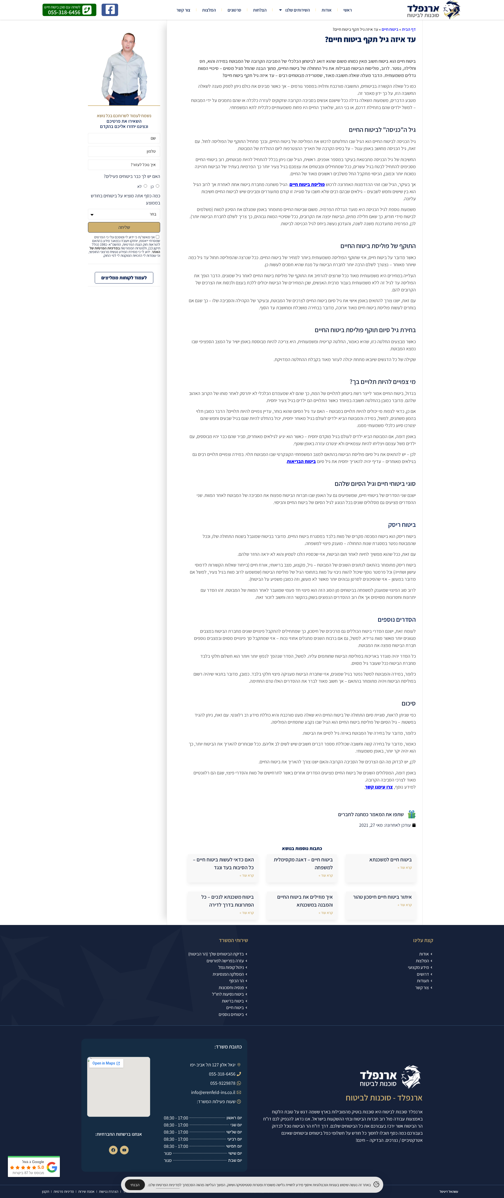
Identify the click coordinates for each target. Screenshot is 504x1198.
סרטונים (234, 10)
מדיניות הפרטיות (168, 1184)
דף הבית (409, 29)
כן (152, 186)
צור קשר (183, 10)
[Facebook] (113, 1150)
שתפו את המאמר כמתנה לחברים (371, 814)
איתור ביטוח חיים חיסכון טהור (382, 896)
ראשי (347, 10)
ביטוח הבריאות (301, 461)
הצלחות (259, 10)
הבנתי (134, 1184)
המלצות (209, 10)
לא (139, 186)
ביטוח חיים (390, 29)
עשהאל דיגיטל (449, 1191)
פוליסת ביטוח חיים (307, 184)
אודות (327, 10)
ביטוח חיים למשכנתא (390, 859)
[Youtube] (124, 1150)
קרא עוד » (405, 867)
